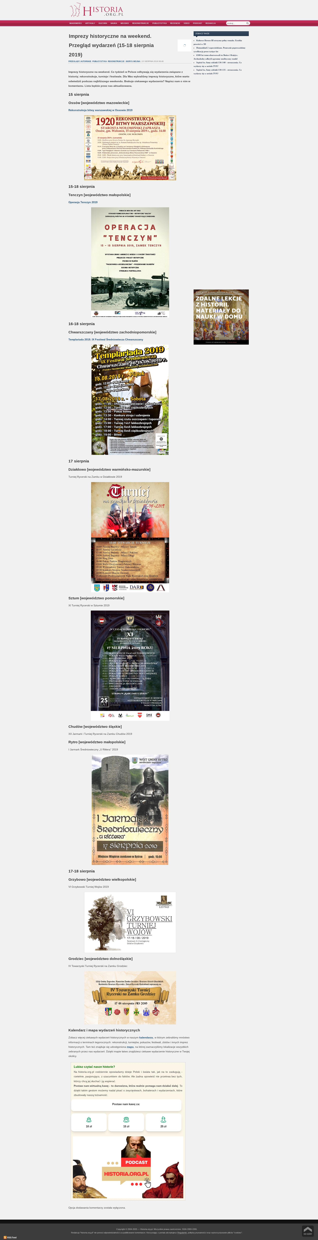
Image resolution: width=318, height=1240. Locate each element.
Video (187, 23)
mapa (130, 1046)
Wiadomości (75, 23)
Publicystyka (159, 23)
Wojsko (125, 23)
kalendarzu (146, 1037)
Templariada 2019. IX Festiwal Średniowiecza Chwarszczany (105, 339)
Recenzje (175, 23)
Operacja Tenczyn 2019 (83, 202)
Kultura (103, 23)
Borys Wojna (133, 61)
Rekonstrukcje (140, 23)
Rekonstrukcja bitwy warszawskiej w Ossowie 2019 (100, 110)
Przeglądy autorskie (79, 61)
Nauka (114, 23)
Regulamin (182, 1233)
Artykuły (90, 23)
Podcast (197, 23)
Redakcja (211, 23)
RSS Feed (12, 1237)
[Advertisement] (208, 12)
